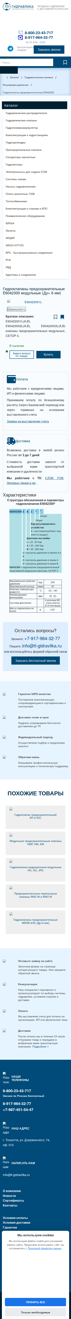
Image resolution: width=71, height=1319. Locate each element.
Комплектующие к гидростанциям (27, 135)
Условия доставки (16, 1222)
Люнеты (11, 230)
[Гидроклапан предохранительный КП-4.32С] (35, 808)
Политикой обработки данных (45, 1248)
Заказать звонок (49, 49)
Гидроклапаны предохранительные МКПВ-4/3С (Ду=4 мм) (35, 921)
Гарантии (10, 1227)
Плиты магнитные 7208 (20, 193)
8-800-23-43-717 (39, 32)
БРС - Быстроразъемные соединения (29, 252)
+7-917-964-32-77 (42, 638)
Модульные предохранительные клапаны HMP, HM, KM (36, 842)
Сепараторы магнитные (20, 157)
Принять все (35, 1302)
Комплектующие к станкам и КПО (26, 208)
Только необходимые (35, 1312)
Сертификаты (13, 1200)
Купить (48, 354)
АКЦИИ (10, 237)
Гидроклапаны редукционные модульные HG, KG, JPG (35, 869)
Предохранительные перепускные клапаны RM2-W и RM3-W (35, 895)
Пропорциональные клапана (23, 149)
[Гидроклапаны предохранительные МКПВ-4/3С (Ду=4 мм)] (35, 913)
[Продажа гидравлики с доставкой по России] (10, 49)
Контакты (10, 1205)
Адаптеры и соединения (21, 274)
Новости (9, 1196)
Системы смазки (16, 179)
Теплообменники (16, 201)
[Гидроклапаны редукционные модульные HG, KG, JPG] (35, 861)
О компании (12, 1191)
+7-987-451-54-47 (18, 1109)
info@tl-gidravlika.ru (42, 645)
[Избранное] (65, 64)
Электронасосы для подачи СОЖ (26, 171)
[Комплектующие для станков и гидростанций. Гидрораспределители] (18, 6)
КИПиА (10, 223)
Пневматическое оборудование (25, 215)
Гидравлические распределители (26, 113)
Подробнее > (40, 1046)
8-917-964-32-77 (39, 37)
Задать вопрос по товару (22, 354)
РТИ (8, 260)
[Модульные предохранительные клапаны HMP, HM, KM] (35, 835)
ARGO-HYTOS (14, 245)
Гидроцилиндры (16, 142)
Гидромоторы (14, 164)
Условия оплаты (15, 1218)
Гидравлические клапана (21, 120)
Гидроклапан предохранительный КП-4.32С (35, 816)
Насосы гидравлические (21, 186)
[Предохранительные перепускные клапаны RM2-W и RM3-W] (35, 887)
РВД (8, 267)
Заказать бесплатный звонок (35, 660)
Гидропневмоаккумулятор (22, 127)
